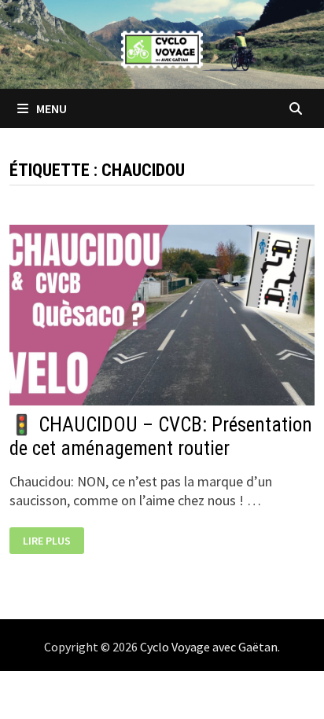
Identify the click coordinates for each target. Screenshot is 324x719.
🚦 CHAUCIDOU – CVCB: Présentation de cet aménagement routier (160, 436)
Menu (50, 108)
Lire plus (53, 541)
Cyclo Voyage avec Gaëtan (209, 647)
